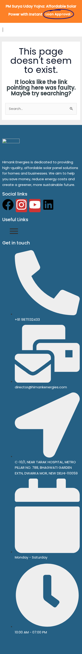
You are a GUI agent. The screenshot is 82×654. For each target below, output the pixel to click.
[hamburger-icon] (74, 30)
